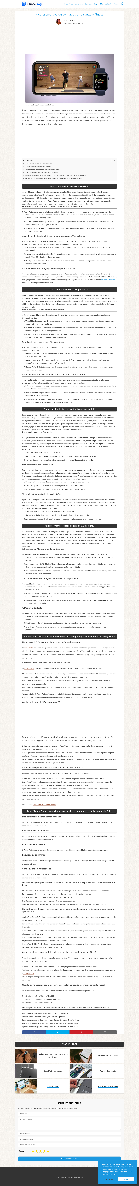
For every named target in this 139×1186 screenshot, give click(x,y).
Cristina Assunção (69, 20)
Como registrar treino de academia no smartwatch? (42, 170)
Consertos (88, 4)
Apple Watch (29, 648)
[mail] (105, 1032)
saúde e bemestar (108, 280)
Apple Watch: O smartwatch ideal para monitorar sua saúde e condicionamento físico (53, 178)
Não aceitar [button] (109, 1179)
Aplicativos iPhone (111, 4)
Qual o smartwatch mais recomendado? (38, 164)
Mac (101, 4)
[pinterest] (81, 1032)
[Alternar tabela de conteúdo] (112, 160)
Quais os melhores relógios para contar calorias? (41, 172)
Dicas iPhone (68, 4)
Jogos (96, 4)
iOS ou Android (28, 973)
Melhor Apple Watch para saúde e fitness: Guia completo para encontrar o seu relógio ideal (55, 175)
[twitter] (58, 1032)
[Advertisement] (69, 39)
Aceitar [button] (126, 1179)
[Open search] (122, 3)
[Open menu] (16, 3)
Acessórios (79, 4)
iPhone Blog (67, 23)
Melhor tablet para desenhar (44, 804)
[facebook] (34, 1032)
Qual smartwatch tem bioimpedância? (38, 167)
